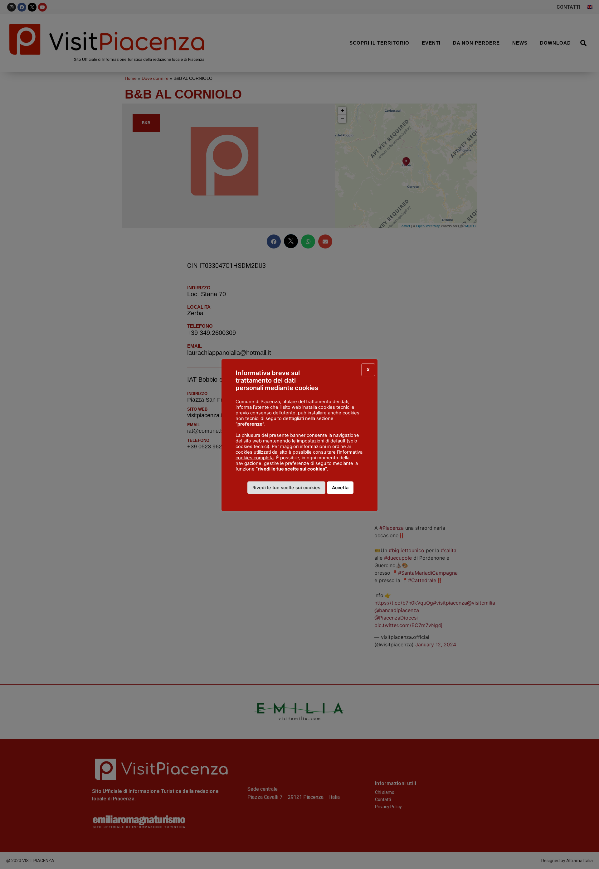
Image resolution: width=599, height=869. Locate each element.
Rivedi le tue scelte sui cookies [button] (286, 487)
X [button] (368, 369)
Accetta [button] (340, 487)
